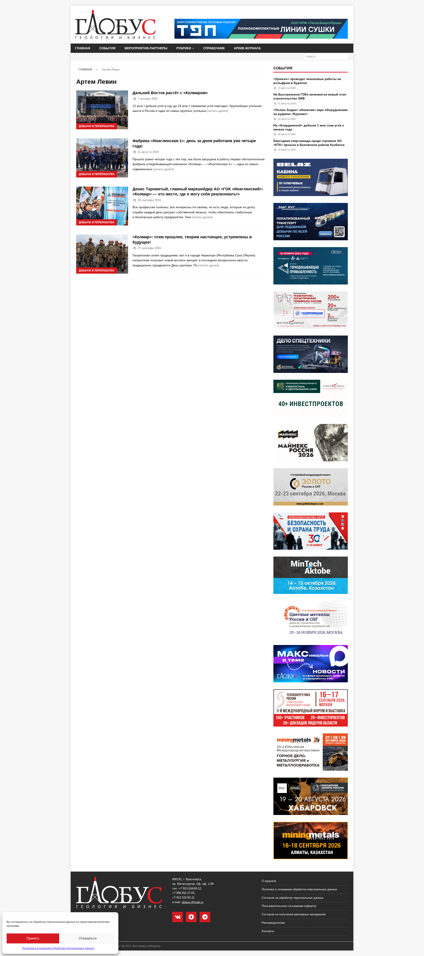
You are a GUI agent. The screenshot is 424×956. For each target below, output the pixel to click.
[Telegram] (205, 917)
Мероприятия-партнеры (146, 48)
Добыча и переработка (96, 126)
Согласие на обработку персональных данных (293, 897)
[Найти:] (326, 56)
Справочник (214, 48)
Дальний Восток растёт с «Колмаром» (170, 93)
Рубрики (183, 48)
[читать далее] (217, 111)
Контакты (268, 931)
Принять (32, 938)
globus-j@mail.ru (192, 902)
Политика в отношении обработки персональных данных (58, 948)
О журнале (269, 881)
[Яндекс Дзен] (191, 917)
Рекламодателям (273, 922)
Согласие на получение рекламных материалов (294, 914)
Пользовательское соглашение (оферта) (289, 906)
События (107, 48)
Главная (82, 48)
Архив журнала (247, 48)
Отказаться (88, 938)
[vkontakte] (177, 917)
